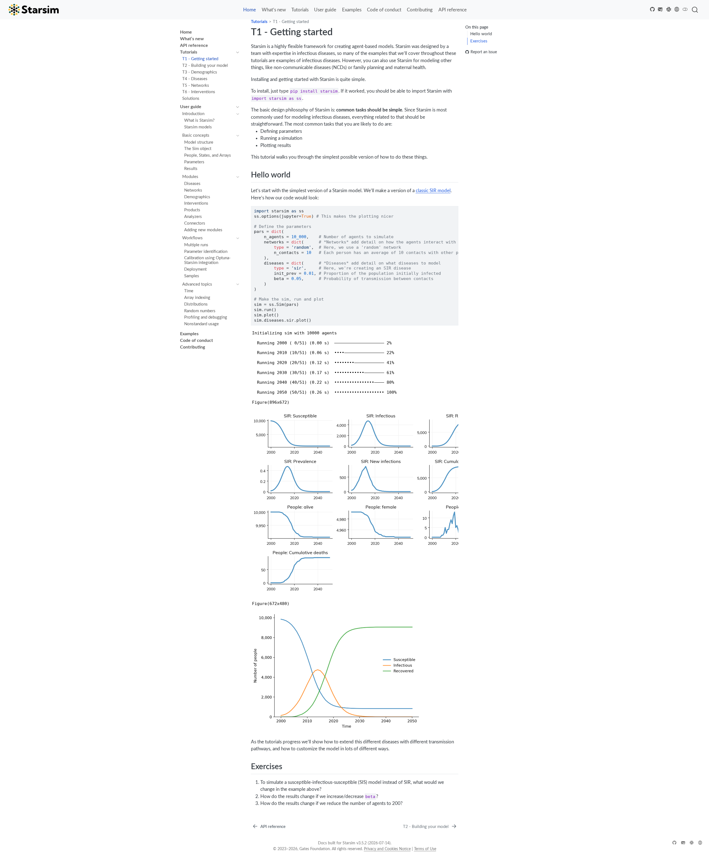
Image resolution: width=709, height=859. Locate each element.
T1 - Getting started (291, 22)
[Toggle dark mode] (685, 9)
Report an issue (484, 52)
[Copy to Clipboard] (455, 207)
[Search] (695, 10)
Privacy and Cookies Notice (387, 849)
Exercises (478, 41)
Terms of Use (425, 849)
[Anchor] (296, 174)
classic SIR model (433, 190)
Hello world (481, 34)
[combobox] (695, 10)
